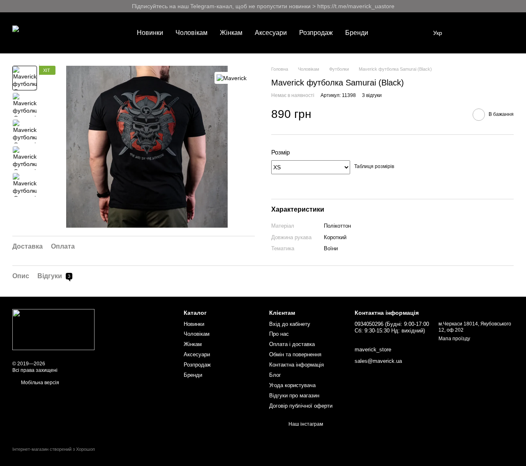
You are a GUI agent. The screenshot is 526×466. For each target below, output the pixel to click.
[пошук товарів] (389, 32)
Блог (275, 375)
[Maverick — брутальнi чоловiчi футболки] (53, 329)
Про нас (279, 334)
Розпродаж (316, 32)
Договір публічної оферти (300, 406)
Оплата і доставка (292, 344)
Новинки (150, 32)
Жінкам (231, 32)
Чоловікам (191, 32)
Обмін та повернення (295, 354)
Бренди (356, 32)
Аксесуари (271, 32)
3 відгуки (372, 95)
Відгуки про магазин (294, 395)
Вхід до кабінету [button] (289, 324)
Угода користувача (292, 385)
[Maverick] (232, 78)
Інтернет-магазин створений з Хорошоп (53, 449)
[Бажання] (464, 32)
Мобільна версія (39, 382)
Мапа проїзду (454, 338)
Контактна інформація (296, 365)
